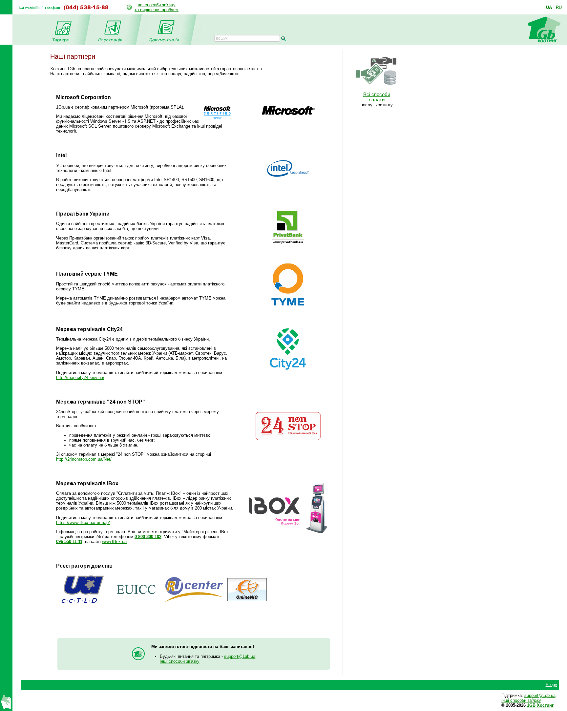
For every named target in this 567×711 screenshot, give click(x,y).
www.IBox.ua (114, 541)
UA (549, 7)
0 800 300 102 (148, 536)
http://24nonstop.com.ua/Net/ (84, 459)
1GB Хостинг (540, 705)
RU (559, 7)
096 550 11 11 (69, 541)
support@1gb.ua (239, 656)
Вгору (551, 684)
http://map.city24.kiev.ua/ (80, 377)
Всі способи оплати (376, 97)
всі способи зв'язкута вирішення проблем (156, 7)
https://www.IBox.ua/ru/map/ (83, 522)
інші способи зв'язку (180, 661)
